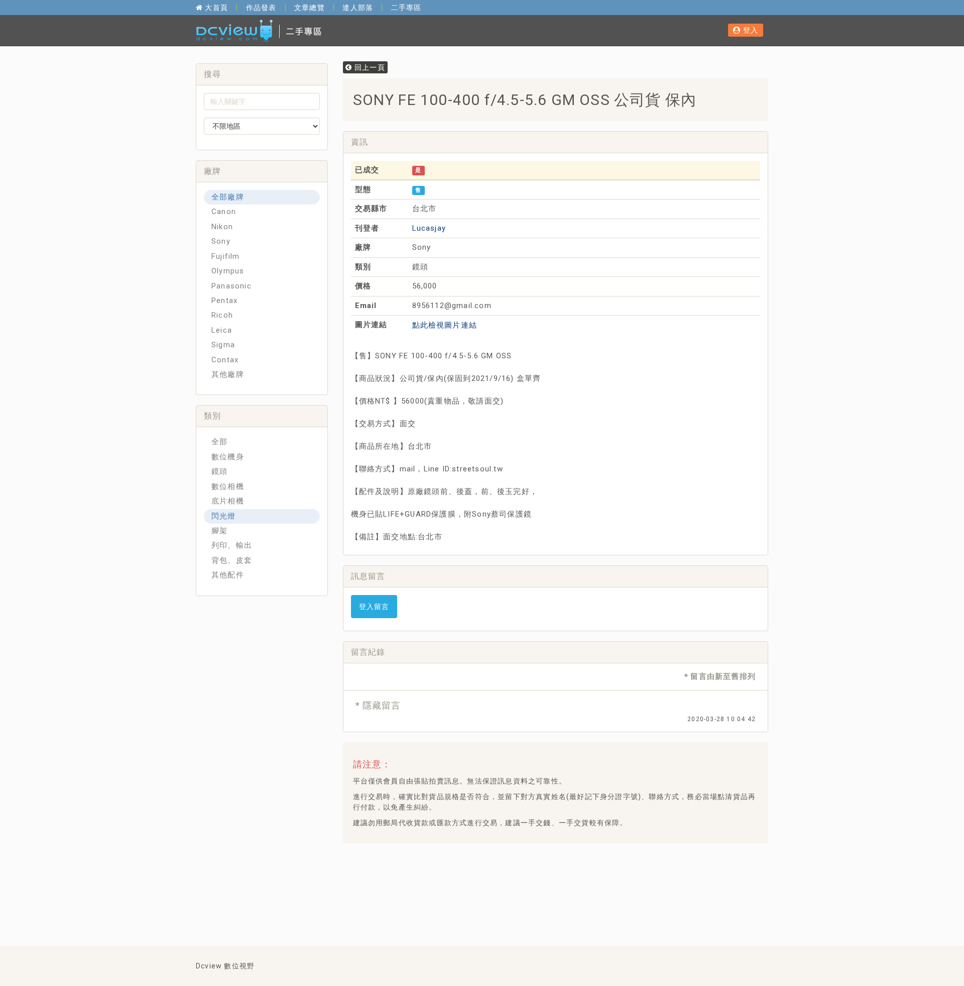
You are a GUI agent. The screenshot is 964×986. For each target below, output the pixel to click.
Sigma (223, 344)
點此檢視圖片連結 (444, 325)
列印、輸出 (231, 545)
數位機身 (227, 456)
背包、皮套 (231, 560)
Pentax (224, 300)
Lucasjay (429, 228)
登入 (749, 30)
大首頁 (215, 8)
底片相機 (227, 501)
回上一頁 (368, 67)
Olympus (227, 270)
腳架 (219, 530)
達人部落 (357, 8)
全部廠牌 (227, 197)
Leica (221, 330)
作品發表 (261, 8)
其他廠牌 (227, 374)
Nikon (222, 226)
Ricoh (222, 315)
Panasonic (231, 285)
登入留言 (374, 607)
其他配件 (227, 574)
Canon (223, 211)
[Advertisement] (533, 876)
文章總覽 (309, 8)
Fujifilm (225, 256)
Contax (224, 359)
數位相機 (227, 486)
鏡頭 (219, 471)
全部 (219, 441)
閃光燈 (223, 516)
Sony (220, 241)
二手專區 (406, 8)
